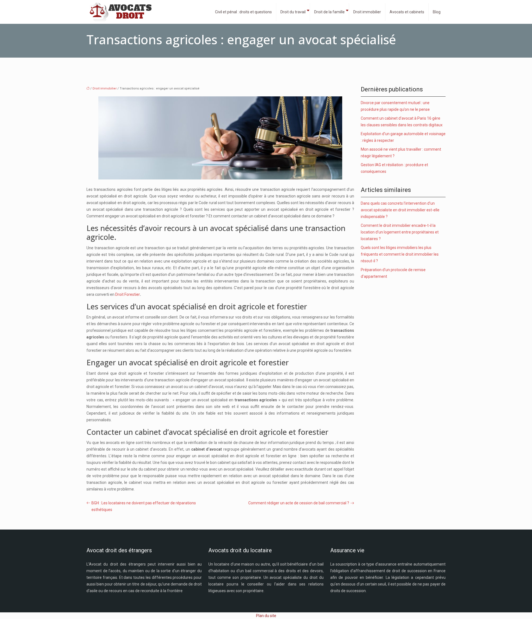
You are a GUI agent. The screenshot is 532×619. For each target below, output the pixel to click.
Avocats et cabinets (407, 12)
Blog (437, 12)
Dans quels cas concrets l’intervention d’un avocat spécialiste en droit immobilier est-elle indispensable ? (400, 210)
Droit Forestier (127, 294)
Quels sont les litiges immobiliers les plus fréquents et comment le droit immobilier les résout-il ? (400, 254)
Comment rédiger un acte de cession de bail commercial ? (298, 503)
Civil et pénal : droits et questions (243, 12)
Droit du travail (293, 12)
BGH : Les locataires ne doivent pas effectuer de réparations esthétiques (143, 506)
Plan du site (266, 615)
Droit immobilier (367, 12)
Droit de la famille (329, 12)
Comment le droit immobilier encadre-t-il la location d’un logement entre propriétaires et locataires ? (400, 232)
